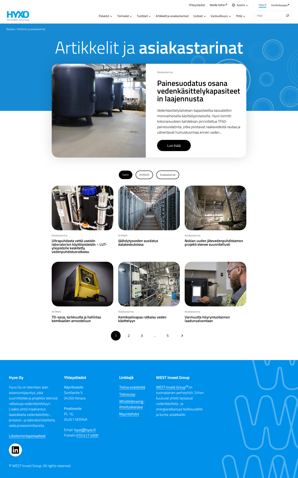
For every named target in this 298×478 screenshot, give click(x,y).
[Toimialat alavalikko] (131, 16)
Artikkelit (144, 175)
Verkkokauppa (279, 5)
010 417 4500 (87, 435)
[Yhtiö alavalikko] (244, 16)
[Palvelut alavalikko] (111, 16)
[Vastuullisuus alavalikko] (230, 16)
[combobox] (272, 15)
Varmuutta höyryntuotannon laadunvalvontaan (207, 319)
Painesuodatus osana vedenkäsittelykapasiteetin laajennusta (198, 90)
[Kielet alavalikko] (247, 5)
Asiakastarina (165, 72)
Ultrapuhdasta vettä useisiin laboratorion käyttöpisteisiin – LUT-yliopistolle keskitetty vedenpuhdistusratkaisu (79, 246)
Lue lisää (174, 145)
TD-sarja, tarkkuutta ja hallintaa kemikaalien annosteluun (76, 319)
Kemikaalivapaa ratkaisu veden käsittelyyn (142, 319)
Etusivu (10, 29)
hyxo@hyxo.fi (85, 430)
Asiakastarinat (168, 175)
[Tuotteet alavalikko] (150, 16)
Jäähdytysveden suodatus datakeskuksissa (138, 242)
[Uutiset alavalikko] (205, 16)
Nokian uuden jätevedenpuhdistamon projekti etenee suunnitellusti (214, 242)
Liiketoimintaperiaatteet (27, 436)
